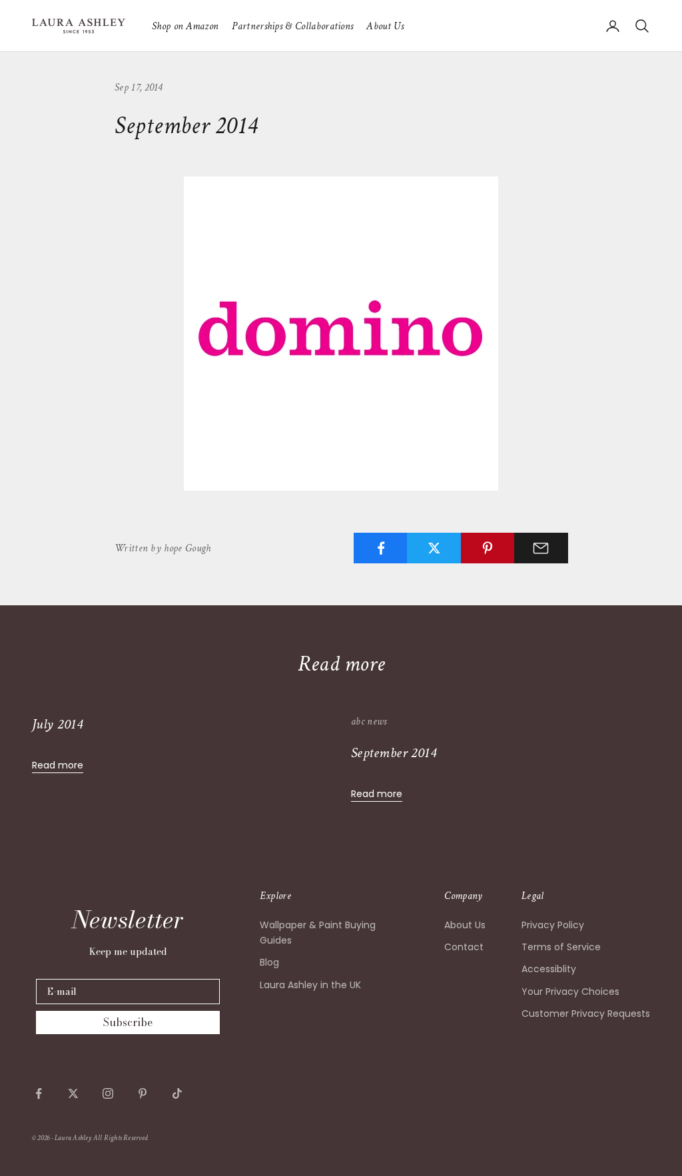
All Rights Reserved (120, 1138)
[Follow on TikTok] (177, 1093)
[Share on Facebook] (380, 548)
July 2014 (57, 724)
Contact (464, 947)
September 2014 (393, 752)
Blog (269, 962)
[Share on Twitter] (434, 548)
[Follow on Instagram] (108, 1093)
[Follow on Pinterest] (142, 1093)
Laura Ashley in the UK (310, 985)
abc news (369, 721)
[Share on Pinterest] (488, 548)
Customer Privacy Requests (585, 1013)
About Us (385, 26)
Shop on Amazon (185, 26)
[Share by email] (541, 548)
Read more (57, 765)
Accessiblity (548, 969)
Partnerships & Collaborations (292, 26)
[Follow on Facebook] (38, 1093)
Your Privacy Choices (570, 991)
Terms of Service (561, 947)
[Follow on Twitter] (73, 1093)
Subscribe (128, 1022)
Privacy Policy (552, 925)
